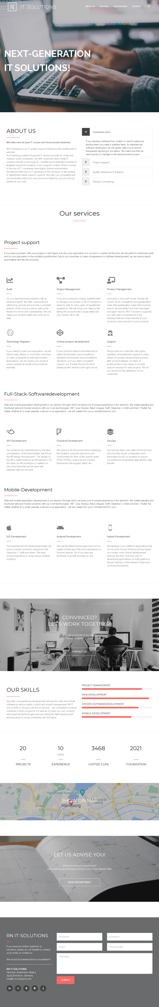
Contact (136, 6)
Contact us (79, 651)
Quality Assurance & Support (107, 172)
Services (104, 6)
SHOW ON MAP (79, 800)
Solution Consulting (103, 181)
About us (90, 6)
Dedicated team (101, 132)
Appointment (120, 6)
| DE (147, 6)
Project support (101, 162)
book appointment (79, 882)
